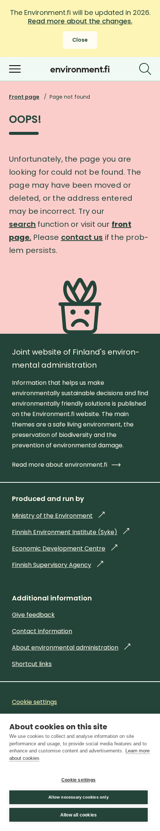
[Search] (145, 69)
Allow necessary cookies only (78, 797)
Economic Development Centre (64, 548)
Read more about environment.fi (59, 464)
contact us (82, 237)
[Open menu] (15, 69)
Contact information (42, 631)
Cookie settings (78, 780)
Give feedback (33, 614)
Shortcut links (32, 664)
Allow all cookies (78, 815)
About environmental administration (71, 647)
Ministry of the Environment (58, 515)
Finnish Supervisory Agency (57, 565)
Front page (24, 97)
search (22, 224)
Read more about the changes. (80, 21)
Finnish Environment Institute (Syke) (70, 532)
